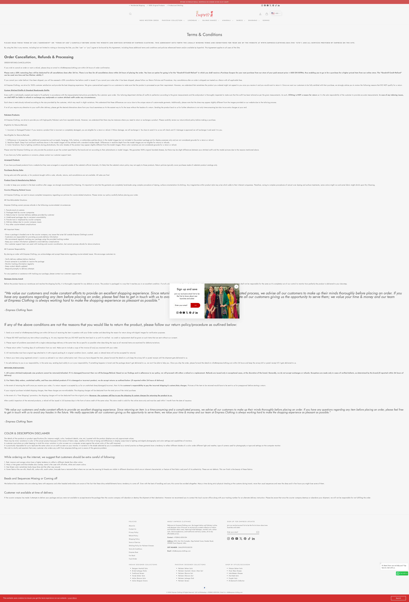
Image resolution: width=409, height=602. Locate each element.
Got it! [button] (398, 598)
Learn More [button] (72, 598)
